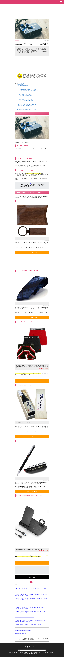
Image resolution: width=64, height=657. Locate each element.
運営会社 (10, 652)
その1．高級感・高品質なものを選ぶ (23, 85)
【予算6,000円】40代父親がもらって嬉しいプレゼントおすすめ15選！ (27, 89)
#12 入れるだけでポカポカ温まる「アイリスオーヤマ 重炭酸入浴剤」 (27, 104)
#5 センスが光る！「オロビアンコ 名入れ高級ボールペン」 (26, 95)
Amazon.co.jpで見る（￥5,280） (32, 317)
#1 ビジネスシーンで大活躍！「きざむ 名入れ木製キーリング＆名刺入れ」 (28, 90)
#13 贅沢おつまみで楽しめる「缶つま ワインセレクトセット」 (26, 105)
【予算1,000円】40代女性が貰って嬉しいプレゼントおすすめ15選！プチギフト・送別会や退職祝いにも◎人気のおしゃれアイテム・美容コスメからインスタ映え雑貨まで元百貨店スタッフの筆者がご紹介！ (30, 589)
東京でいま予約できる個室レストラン (21, 633)
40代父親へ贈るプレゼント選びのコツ (22, 84)
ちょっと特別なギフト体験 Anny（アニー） (34, 652)
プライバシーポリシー (15, 652)
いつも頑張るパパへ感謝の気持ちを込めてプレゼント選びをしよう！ (26, 109)
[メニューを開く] (60, 2)
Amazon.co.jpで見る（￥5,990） (32, 436)
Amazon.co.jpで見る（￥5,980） (32, 252)
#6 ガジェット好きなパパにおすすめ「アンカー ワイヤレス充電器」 (27, 96)
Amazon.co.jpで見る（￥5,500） (32, 491)
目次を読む (23, 83)
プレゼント (17, 40)
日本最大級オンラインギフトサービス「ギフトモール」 (32, 653)
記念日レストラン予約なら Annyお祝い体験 (48, 652)
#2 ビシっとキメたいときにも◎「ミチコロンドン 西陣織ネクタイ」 (27, 91)
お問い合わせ (22, 652)
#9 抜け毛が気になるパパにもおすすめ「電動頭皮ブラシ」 (25, 100)
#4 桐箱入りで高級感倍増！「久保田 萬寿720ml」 (24, 94)
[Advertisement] (32, 11)
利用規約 (26, 652)
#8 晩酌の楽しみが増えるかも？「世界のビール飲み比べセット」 (26, 99)
